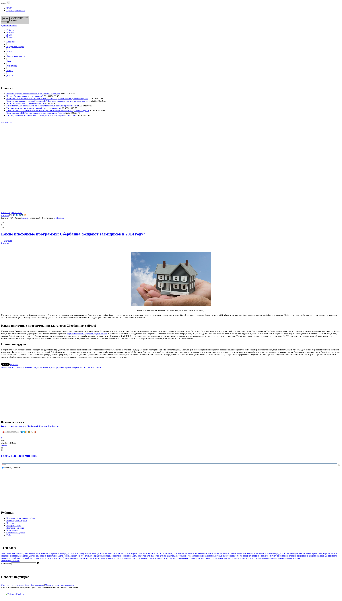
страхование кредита (243, 558)
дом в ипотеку (77, 553)
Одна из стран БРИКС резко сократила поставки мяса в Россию (35, 113)
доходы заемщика (93, 553)
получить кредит (140, 558)
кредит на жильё (63, 556)
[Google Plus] (34, 432)
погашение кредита (106, 558)
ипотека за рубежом (193, 553)
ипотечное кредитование (230, 553)
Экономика (11, 66)
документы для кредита (60, 553)
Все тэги (10, 523)
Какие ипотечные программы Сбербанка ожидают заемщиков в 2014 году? (73, 234)
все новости (6, 122)
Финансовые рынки (15, 56)
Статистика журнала (15, 533)
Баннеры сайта (67, 585)
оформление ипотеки (286, 556)
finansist (24, 218)
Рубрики (10, 30)
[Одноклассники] (26, 432)
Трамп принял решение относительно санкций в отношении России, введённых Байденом (47, 110)
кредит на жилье (47, 556)
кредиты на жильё (137, 556)
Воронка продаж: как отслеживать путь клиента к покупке (33, 94)
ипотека (145, 553)
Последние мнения (15, 528)
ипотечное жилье (211, 553)
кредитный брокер (120, 556)
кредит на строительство (82, 556)
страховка (258, 558)
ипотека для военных (174, 553)
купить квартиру (167, 556)
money (4, 445)
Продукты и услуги (15, 46)
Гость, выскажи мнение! (19, 455)
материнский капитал (202, 556)
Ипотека (5, 215)
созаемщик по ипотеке (223, 558)
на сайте (6, 468)
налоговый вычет (220, 556)
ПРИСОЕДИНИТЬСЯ (11, 212)
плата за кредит (43, 558)
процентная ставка (92, 367)
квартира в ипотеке (328, 553)
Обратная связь (52, 585)
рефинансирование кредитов (69, 367)
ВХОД (9, 8)
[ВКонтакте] (20, 432)
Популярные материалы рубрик (20, 518)
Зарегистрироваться (15, 10)
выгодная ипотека (33, 553)
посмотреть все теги (10, 560)
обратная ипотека (251, 556)
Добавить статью (9, 25)
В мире (9, 70)
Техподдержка (37, 585)
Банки (9, 51)
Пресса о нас (18, 585)
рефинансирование (192, 558)
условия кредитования (289, 558)
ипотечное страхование (253, 553)
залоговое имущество (131, 553)
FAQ (8, 535)
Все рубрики (12, 530)
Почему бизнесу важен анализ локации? (24, 96)
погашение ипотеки (88, 558)
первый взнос (28, 558)
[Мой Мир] (29, 432)
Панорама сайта (13, 525)
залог (118, 553)
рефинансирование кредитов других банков (87, 334)
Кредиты (10, 42)
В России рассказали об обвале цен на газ (25, 103)
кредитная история (102, 556)
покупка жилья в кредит (44, 367)
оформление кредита (306, 556)
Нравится (14, 364)
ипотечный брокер (292, 553)
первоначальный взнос (11, 558)
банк (3, 553)
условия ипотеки (271, 558)
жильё (104, 553)
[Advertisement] (171, 171)
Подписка (10, 37)
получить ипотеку (124, 558)
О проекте (5, 585)
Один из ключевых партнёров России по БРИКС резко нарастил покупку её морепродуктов (48, 101)
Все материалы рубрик (16, 521)
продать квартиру (157, 558)
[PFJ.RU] (15, 23)
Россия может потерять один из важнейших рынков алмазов (33, 108)
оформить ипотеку (267, 556)
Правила (60, 218)
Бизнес (9, 61)
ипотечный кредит (309, 553)
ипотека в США (156, 553)
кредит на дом (32, 556)
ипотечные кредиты (274, 553)
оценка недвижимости (326, 556)
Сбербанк (27, 367)
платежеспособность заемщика (64, 558)
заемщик (111, 553)
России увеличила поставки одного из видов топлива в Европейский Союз (40, 115)
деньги (45, 553)
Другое (9, 75)
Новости (10, 32)
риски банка (207, 558)
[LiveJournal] (32, 432)
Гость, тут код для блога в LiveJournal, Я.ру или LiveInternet (30, 426)
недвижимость (235, 556)
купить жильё (153, 556)
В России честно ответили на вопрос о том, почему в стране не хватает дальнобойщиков (47, 98)
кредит (23, 556)
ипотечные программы (11, 367)
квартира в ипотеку (10, 556)
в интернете (16, 468)
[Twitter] (23, 432)
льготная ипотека (183, 556)
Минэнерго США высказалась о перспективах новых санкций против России (42, 106)
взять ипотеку (18, 553)
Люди (9, 35)
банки (8, 553)
